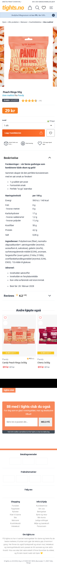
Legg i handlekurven (13, 133)
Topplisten (15, 509)
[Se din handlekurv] (29, 8)
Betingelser (41, 512)
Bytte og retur (41, 515)
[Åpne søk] (37, 8)
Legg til (6, 323)
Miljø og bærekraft (41, 523)
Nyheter (15, 512)
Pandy (21, 95)
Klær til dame (15, 515)
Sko (15, 517)
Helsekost (15, 526)
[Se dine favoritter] (43, 8)
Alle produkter (13, 22)
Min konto (42, 517)
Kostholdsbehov (35, 22)
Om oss (41, 509)
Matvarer (24, 22)
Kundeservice (41, 506)
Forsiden (15, 506)
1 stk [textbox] (6, 125)
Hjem (4, 22)
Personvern (41, 526)
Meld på (45, 422)
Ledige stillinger (41, 520)
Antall (4, 120)
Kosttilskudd (15, 523)
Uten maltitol (48, 22)
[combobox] (28, 125)
